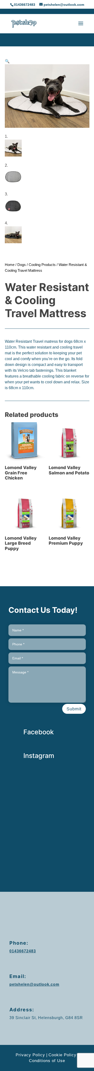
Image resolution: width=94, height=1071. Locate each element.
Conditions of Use (47, 1060)
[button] (7, 61)
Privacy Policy (30, 1055)
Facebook (38, 732)
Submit (74, 709)
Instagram (38, 756)
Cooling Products (42, 265)
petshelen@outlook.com (34, 984)
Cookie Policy (62, 1055)
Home (9, 265)
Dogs (21, 265)
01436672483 (24, 5)
